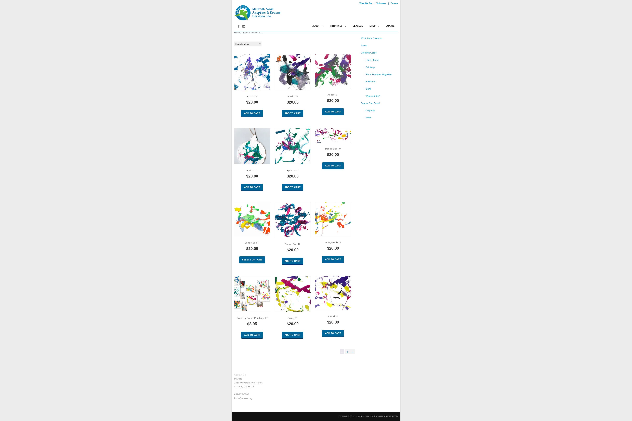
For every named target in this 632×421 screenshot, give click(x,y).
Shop (372, 26)
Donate (394, 3)
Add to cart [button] (252, 113)
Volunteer (381, 3)
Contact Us (240, 374)
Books (364, 45)
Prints (368, 117)
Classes (358, 26)
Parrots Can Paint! (370, 103)
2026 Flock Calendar (371, 38)
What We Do (365, 3)
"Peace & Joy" (373, 96)
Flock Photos (372, 60)
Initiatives (336, 26)
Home (237, 32)
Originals (370, 110)
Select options (252, 259)
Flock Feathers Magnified (379, 74)
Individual (370, 81)
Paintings (370, 67)
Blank (368, 88)
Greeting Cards (369, 52)
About (316, 26)
